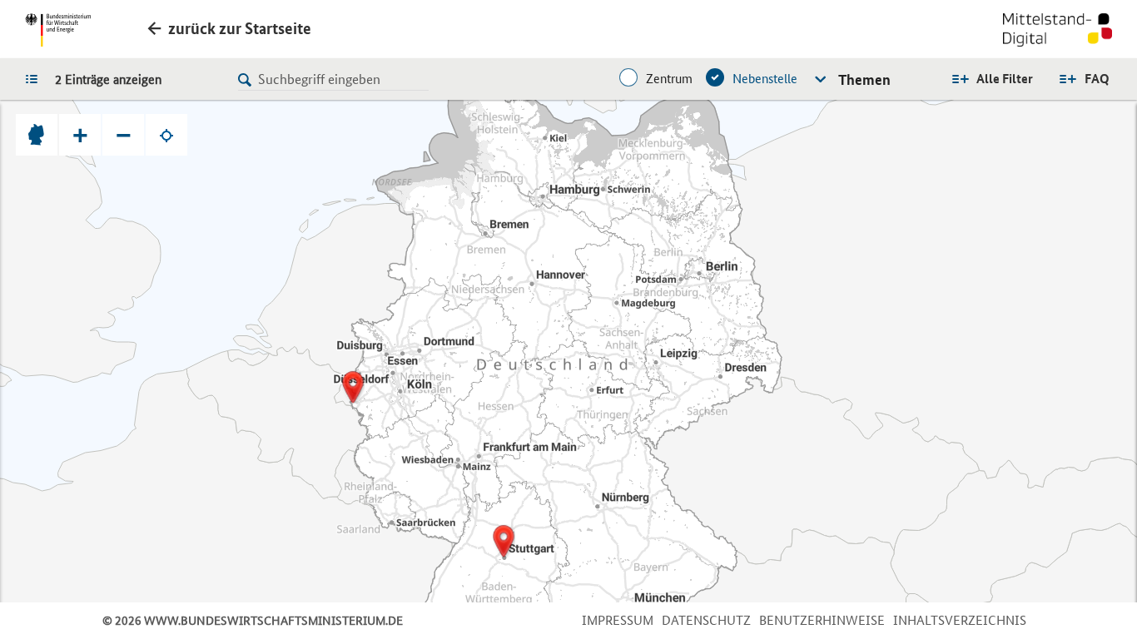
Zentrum (669, 79)
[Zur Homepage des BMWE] (58, 30)
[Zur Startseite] (1057, 31)
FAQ (1097, 79)
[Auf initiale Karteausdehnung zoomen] (36, 135)
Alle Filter (1004, 79)
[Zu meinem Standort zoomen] (166, 135)
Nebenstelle (764, 79)
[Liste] (35, 78)
